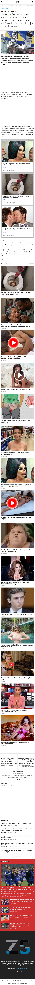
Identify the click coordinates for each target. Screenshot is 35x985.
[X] (18, 779)
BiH (12, 5)
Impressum (25, 980)
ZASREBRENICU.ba (8, 29)
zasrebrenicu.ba (23, 983)
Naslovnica (3, 5)
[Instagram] (18, 971)
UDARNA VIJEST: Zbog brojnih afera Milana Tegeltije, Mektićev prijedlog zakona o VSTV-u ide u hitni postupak (9, 761)
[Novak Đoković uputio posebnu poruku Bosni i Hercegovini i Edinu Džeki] (5, 918)
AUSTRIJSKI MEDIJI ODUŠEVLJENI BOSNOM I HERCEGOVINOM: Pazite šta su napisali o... (22, 900)
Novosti (8, 5)
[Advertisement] (17, 78)
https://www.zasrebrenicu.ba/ (17, 773)
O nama (3, 980)
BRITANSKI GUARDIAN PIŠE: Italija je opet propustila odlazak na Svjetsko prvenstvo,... (17, 888)
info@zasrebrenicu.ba (22, 968)
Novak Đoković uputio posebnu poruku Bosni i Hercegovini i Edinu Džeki (21, 916)
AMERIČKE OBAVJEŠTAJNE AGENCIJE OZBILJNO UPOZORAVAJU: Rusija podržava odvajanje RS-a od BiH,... (21, 925)
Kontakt (31, 980)
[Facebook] (15, 779)
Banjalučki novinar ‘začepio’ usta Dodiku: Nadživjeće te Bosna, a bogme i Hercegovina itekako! (16, 829)
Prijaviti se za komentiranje (8, 785)
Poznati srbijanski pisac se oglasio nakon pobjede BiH (16, 823)
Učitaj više (17, 856)
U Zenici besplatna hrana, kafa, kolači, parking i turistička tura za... (20, 908)
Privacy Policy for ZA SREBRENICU (14, 980)
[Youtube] (20, 779)
